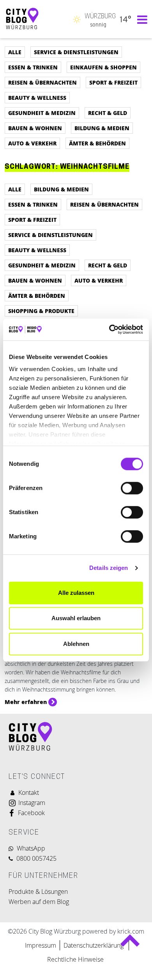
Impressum (40, 945)
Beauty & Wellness (37, 97)
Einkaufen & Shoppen (103, 67)
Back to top (130, 943)
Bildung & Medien (101, 128)
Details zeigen (108, 567)
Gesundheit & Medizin (42, 113)
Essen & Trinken (33, 67)
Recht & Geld (107, 113)
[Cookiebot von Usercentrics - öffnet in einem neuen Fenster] (109, 329)
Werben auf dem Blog (39, 901)
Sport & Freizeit (113, 82)
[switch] (132, 488)
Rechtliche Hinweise (75, 959)
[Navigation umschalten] (140, 19)
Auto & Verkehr (32, 143)
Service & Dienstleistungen (76, 52)
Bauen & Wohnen (35, 128)
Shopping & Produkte (41, 311)
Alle (14, 52)
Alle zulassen (76, 592)
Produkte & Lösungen (38, 891)
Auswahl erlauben (76, 618)
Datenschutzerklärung (94, 945)
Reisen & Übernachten (42, 82)
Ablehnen (76, 643)
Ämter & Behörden (97, 143)
